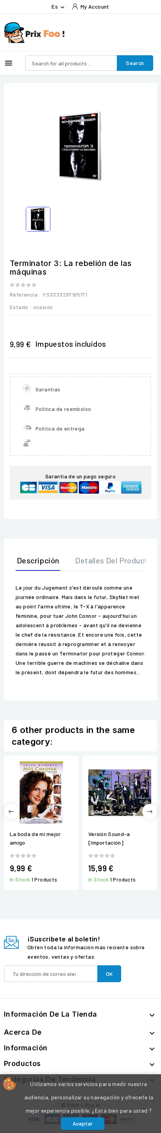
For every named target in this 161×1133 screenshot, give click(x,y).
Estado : (21, 307)
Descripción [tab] (38, 560)
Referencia (24, 294)
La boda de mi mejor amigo (35, 838)
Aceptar (83, 1123)
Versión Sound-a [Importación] (109, 838)
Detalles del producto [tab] (113, 560)
